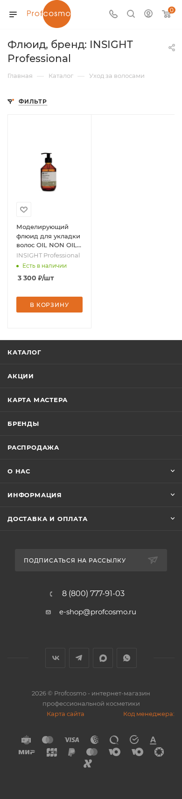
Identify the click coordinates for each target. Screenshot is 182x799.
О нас (18, 471)
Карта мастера (37, 399)
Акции (20, 376)
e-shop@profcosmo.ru (97, 611)
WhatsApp (127, 658)
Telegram (79, 658)
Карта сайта (65, 713)
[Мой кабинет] (148, 14)
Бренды (23, 423)
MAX (103, 658)
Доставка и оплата (47, 518)
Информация (34, 495)
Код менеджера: (149, 713)
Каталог (24, 352)
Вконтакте (55, 658)
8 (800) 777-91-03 (93, 594)
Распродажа (33, 447)
